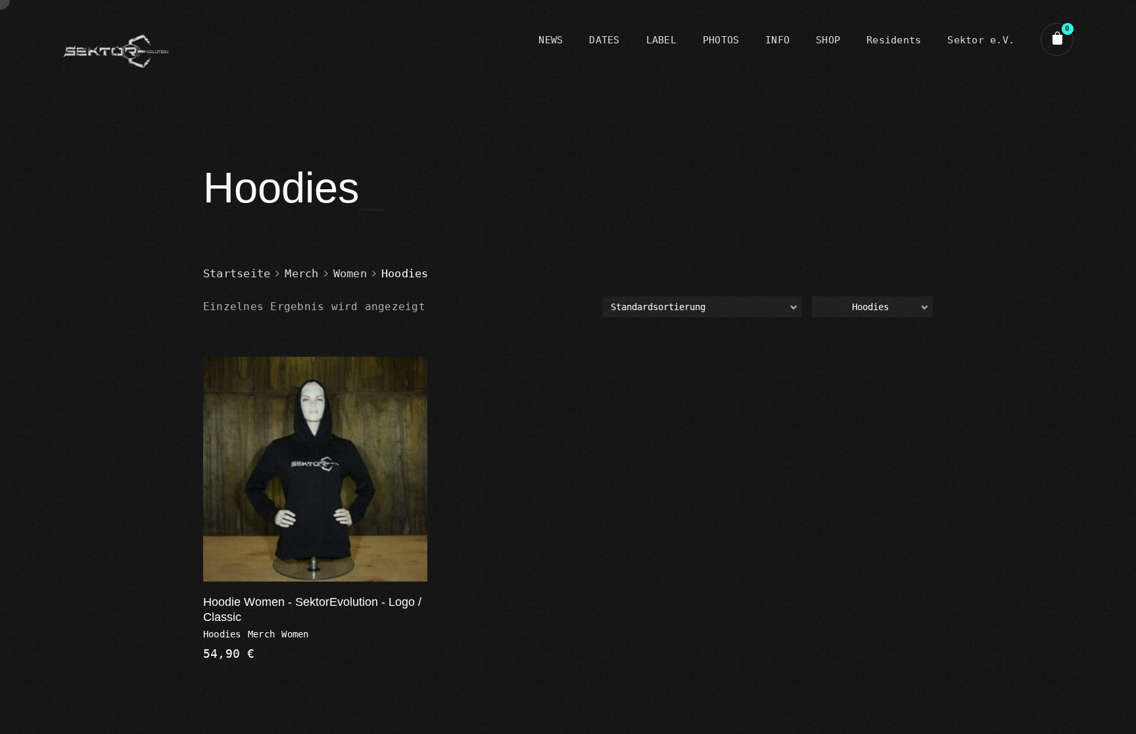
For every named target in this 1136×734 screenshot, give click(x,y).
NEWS (550, 40)
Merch (301, 273)
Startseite (236, 273)
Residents (893, 40)
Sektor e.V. (980, 40)
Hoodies (222, 634)
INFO (777, 40)
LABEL (661, 40)
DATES (604, 40)
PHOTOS (721, 40)
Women (350, 273)
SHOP (828, 40)
